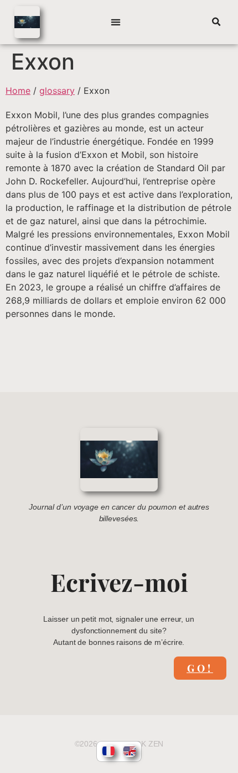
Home (18, 90)
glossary (57, 90)
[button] (115, 22)
